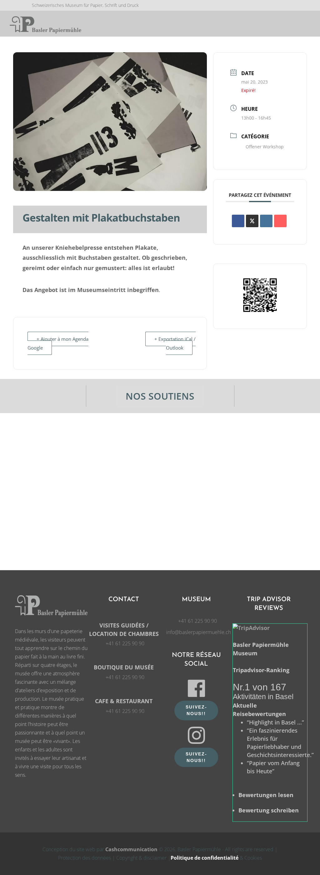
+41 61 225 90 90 (125, 643)
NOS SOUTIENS (160, 396)
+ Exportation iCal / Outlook (175, 343)
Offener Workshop (265, 147)
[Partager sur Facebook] (238, 221)
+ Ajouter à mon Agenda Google (58, 343)
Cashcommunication (131, 849)
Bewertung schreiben (268, 810)
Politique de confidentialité (204, 857)
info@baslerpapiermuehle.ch (198, 632)
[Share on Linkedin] (266, 221)
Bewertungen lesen (265, 795)
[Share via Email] (280, 221)
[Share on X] (252, 221)
